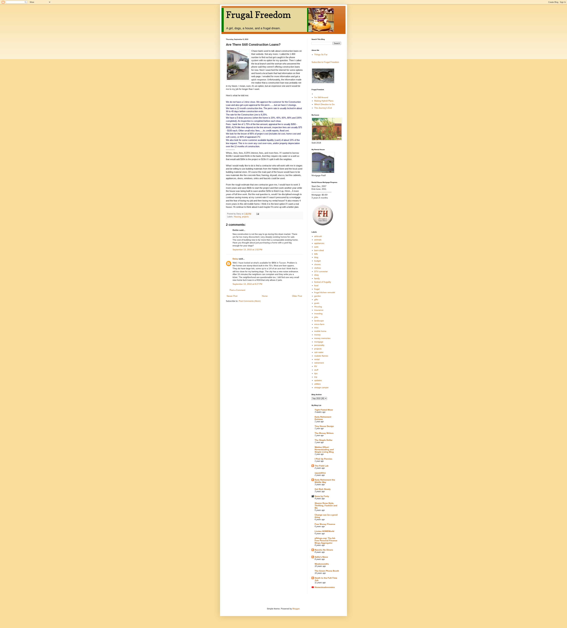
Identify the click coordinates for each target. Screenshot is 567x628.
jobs (316, 317)
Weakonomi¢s (322, 564)
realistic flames (321, 356)
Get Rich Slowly (323, 489)
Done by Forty (322, 496)
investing (318, 313)
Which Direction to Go (324, 104)
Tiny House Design (324, 426)
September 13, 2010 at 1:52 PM (247, 249)
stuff (316, 370)
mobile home (320, 331)
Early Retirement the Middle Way (325, 481)
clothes (317, 268)
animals (317, 239)
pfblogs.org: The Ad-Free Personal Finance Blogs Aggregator (326, 540)
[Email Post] (257, 214)
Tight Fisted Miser (324, 410)
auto (316, 247)
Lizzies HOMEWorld (324, 531)
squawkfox (320, 473)
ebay (316, 275)
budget (317, 261)
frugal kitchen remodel (324, 292)
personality (319, 345)
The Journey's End (323, 108)
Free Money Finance (325, 524)
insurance (318, 310)
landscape (319, 320)
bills (316, 254)
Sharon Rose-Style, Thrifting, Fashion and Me (326, 505)
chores (317, 264)
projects (245, 217)
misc (316, 327)
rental (317, 359)
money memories (322, 338)
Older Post (297, 296)
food (316, 285)
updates (318, 380)
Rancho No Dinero (324, 550)
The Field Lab (322, 466)
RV (315, 366)
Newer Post (232, 296)
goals (316, 303)
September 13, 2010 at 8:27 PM (247, 284)
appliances (319, 243)
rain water (319, 352)
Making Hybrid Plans (323, 101)
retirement (319, 363)
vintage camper (321, 387)
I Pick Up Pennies (323, 459)
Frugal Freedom (258, 14)
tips (315, 373)
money (317, 335)
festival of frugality (322, 282)
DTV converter (321, 271)
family (317, 278)
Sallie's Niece (321, 557)
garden (317, 296)
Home (265, 296)
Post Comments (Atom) (250, 301)
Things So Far (321, 54)
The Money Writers (324, 433)
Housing (237, 217)
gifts (316, 299)
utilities (317, 384)
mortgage (318, 342)
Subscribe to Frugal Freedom (325, 62)
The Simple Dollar (323, 440)
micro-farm (319, 324)
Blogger (296, 608)
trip (315, 377)
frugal (317, 289)
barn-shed (319, 250)
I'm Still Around (321, 97)
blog (316, 257)
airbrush (318, 236)
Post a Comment (237, 290)
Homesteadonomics (325, 587)
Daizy (235, 259)
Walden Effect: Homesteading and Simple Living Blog (324, 449)
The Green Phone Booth (327, 571)
